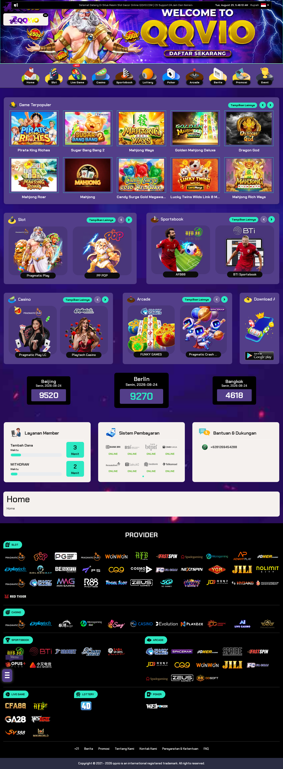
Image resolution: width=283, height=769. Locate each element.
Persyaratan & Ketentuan (180, 749)
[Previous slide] (262, 105)
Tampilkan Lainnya (243, 105)
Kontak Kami (148, 749)
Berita (88, 749)
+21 (76, 749)
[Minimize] (45, 15)
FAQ (206, 749)
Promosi (103, 749)
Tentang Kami (124, 749)
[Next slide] (270, 105)
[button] (45, 15)
